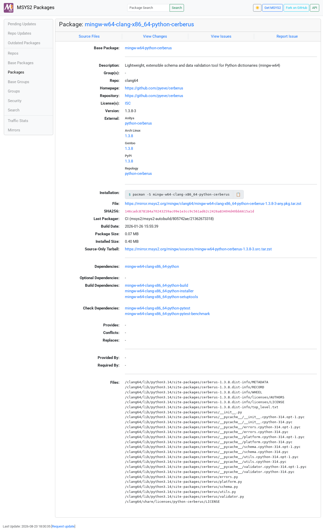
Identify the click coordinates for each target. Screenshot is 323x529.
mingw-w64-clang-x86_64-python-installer (159, 291)
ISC (128, 103)
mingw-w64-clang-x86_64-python (152, 266)
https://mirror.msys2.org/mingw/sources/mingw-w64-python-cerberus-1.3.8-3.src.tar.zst (198, 249)
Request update (63, 526)
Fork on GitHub (296, 8)
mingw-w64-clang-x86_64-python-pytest (157, 308)
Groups (14, 91)
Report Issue (287, 36)
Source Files (89, 36)
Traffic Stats (18, 120)
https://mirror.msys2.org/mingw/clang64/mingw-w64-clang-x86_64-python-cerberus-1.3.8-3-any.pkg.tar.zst (213, 203)
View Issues (221, 36)
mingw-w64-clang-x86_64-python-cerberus (139, 24)
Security (14, 101)
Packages (16, 72)
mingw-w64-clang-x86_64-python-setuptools (161, 297)
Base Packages (21, 63)
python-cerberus (138, 123)
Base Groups (18, 82)
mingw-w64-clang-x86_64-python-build (156, 285)
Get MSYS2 (272, 8)
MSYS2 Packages (35, 7)
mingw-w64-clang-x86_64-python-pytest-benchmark (167, 313)
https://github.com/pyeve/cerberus (154, 88)
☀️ (257, 8)
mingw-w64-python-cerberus (148, 48)
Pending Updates (22, 24)
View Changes (155, 36)
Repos (13, 53)
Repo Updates (19, 33)
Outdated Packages (24, 43)
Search (177, 8)
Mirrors (14, 130)
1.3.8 (129, 136)
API (314, 8)
